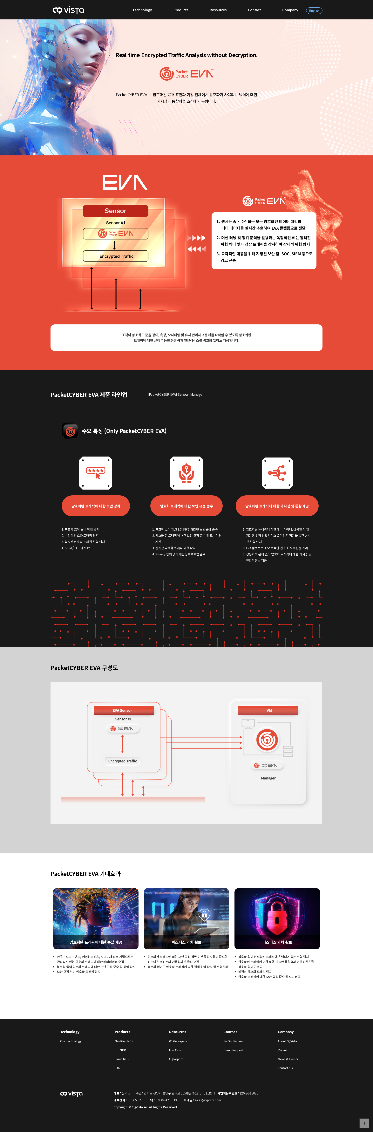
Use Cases (175, 1050)
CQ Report (176, 1059)
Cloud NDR (122, 1059)
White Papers (178, 1041)
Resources (218, 9)
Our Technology (71, 1041)
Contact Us (285, 1068)
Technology (142, 9)
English (314, 11)
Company (290, 9)
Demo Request (233, 1050)
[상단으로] (364, 1123)
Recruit (283, 1050)
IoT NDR (120, 1050)
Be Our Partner (233, 1041)
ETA (117, 1068)
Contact (254, 9)
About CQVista (287, 1041)
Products (180, 9)
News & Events (288, 1059)
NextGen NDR (124, 1041)
